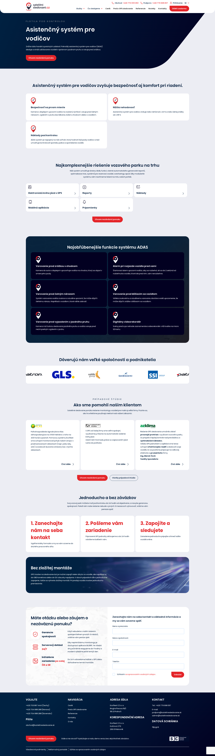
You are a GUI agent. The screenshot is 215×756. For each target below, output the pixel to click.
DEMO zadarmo (179, 8)
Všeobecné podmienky (36, 749)
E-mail (115, 649)
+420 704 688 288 (33, 709)
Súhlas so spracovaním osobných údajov (88, 749)
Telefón (115, 661)
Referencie (140, 8)
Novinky (151, 8)
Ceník (107, 8)
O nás (70, 721)
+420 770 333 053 (130, 3)
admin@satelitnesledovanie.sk (166, 715)
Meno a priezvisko (120, 626)
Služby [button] (79, 8)
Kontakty (162, 8)
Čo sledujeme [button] (94, 8)
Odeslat (178, 674)
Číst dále (66, 464)
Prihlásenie (178, 3)
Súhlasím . (136, 674)
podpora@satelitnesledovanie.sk (166, 712)
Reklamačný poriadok (57, 749)
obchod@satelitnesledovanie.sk (40, 725)
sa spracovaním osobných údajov (140, 674)
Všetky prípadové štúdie (123, 478)
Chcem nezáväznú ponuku (41, 58)
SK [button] (186, 3)
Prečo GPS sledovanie (123, 8)
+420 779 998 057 (160, 3)
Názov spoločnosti (120, 638)
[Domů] (38, 7)
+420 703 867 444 (34, 705)
